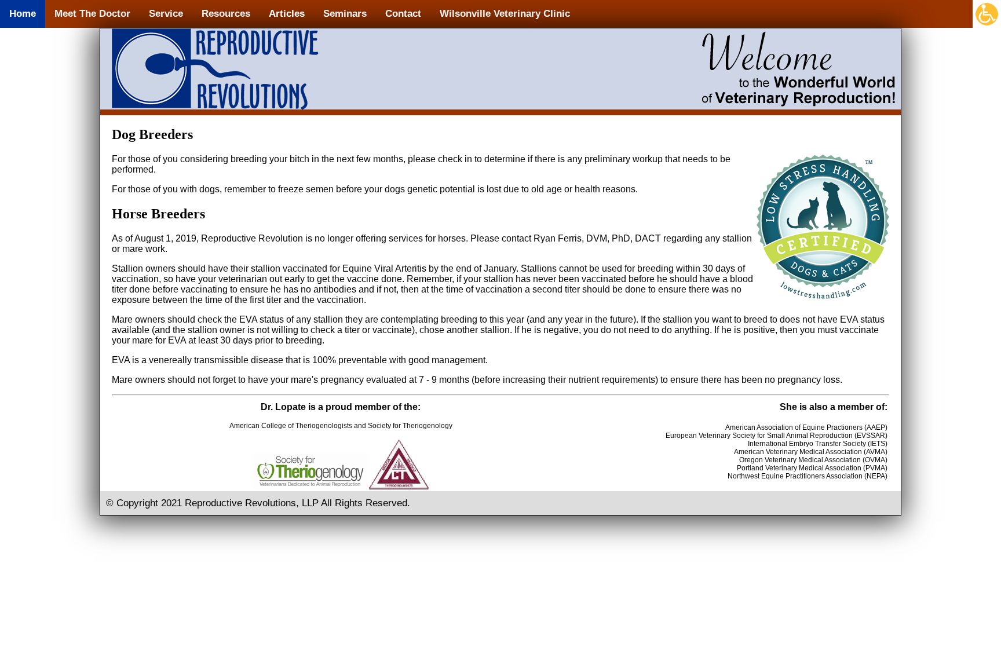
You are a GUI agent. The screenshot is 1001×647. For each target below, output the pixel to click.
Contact (403, 13)
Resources (226, 13)
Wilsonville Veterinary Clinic (505, 13)
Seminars (345, 13)
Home (22, 13)
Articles (287, 13)
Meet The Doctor (92, 13)
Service (166, 13)
